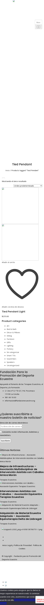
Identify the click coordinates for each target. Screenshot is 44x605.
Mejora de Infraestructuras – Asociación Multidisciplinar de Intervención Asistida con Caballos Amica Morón (22, 471)
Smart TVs (11, 355)
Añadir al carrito (8, 262)
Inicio (7, 170)
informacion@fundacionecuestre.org (20, 400)
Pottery (10, 349)
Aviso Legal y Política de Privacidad (17, 545)
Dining (9, 335)
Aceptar (17, 600)
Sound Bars (11, 359)
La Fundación (7, 5)
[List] (6, 178)
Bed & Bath (11, 329)
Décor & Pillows (13, 332)
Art (8, 326)
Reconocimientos (14, 61)
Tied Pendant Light (13, 311)
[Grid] (3, 178)
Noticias (7, 151)
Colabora (7, 146)
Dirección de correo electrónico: (14, 422)
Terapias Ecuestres (8, 479)
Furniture (10, 339)
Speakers (11, 362)
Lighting (10, 345)
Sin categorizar (13, 352)
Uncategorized (13, 365)
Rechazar (24, 600)
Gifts (9, 342)
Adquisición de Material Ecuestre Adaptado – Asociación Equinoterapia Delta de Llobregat (21, 516)
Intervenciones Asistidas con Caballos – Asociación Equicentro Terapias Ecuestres (21, 494)
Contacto (7, 157)
